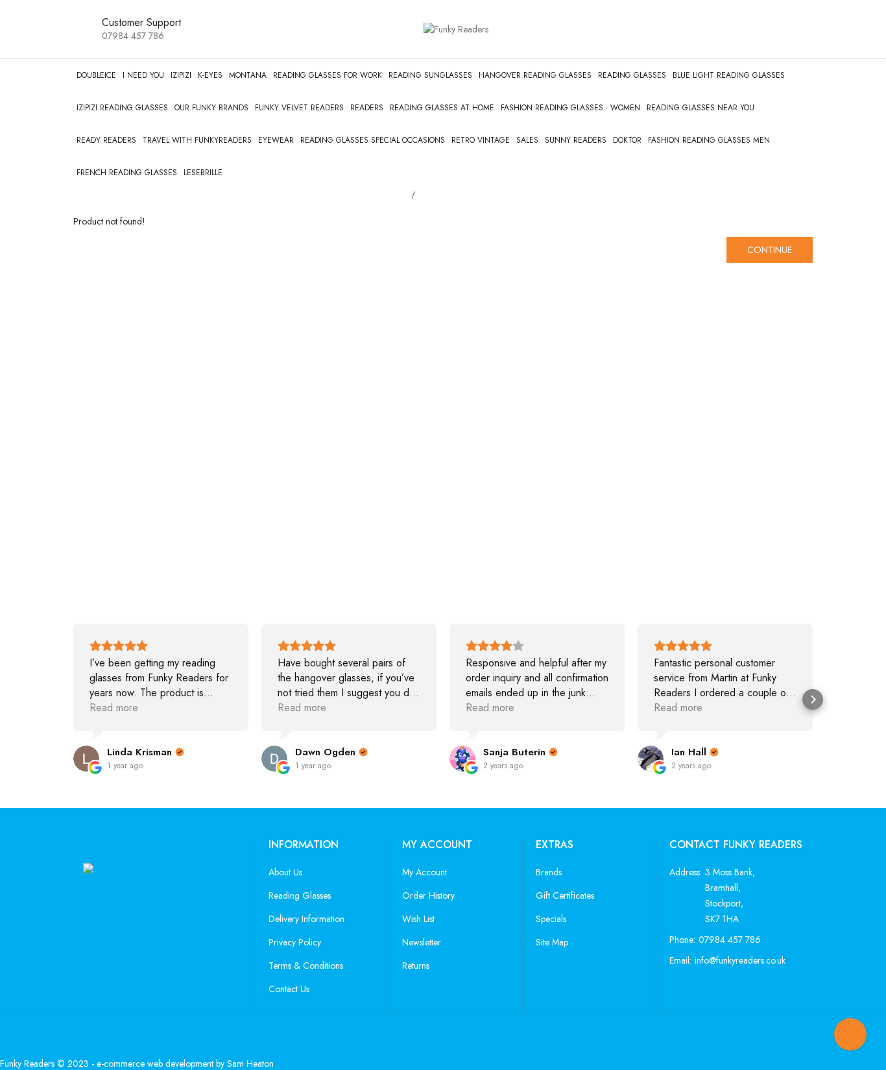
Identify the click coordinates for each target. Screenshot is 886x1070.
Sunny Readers (575, 140)
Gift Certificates (565, 895)
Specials (551, 918)
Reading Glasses (632, 75)
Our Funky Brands (211, 108)
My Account (424, 872)
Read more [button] (114, 707)
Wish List (418, 918)
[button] (73, 699)
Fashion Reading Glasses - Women (570, 108)
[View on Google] (86, 759)
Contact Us (289, 988)
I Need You (143, 75)
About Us (285, 872)
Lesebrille (203, 172)
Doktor (627, 140)
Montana (248, 75)
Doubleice (96, 75)
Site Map (552, 942)
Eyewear (276, 140)
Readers (366, 108)
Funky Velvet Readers (299, 108)
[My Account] (776, 29)
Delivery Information (306, 918)
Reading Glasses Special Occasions (372, 140)
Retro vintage (480, 140)
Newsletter (421, 942)
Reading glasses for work (327, 75)
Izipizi (181, 75)
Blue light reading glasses (729, 75)
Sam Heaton (250, 1063)
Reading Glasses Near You (700, 108)
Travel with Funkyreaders (197, 140)
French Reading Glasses (127, 172)
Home (392, 195)
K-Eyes (210, 75)
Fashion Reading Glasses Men (709, 140)
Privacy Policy (295, 942)
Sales (527, 140)
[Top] (850, 1034)
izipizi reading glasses (122, 108)
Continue (769, 249)
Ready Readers (106, 140)
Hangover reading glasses (535, 75)
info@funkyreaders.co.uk (740, 960)
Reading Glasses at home (442, 108)
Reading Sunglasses (430, 75)
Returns (415, 965)
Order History (428, 895)
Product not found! (464, 195)
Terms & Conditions (306, 965)
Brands (549, 872)
